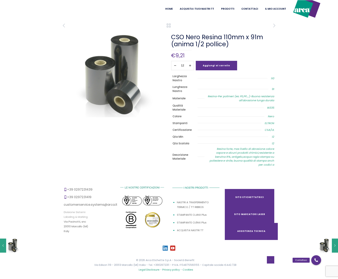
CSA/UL (269, 130)
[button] (316, 260)
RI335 (270, 108)
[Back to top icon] (270, 260)
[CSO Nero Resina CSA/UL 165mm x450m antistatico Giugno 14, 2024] (328, 246)
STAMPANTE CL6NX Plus (191, 222)
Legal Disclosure (149, 269)
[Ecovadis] (153, 220)
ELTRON (269, 123)
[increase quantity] (190, 65)
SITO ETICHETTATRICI (249, 197)
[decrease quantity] (175, 65)
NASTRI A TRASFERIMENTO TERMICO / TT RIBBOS (193, 204)
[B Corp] (131, 221)
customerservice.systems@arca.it (90, 204)
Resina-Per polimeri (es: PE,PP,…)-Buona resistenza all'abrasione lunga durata (241, 98)
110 (272, 78)
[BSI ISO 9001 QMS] (132, 201)
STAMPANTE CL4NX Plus (192, 215)
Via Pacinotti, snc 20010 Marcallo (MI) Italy (76, 226)
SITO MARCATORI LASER (249, 214)
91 (273, 89)
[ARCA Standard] (306, 9)
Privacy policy (171, 269)
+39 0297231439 (79, 189)
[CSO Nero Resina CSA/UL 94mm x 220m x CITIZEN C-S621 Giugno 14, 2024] (10, 246)
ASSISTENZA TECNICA (251, 231)
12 (273, 137)
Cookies (188, 269)
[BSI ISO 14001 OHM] (153, 200)
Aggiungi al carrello (216, 65)
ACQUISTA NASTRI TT (190, 230)
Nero (271, 116)
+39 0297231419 (79, 197)
